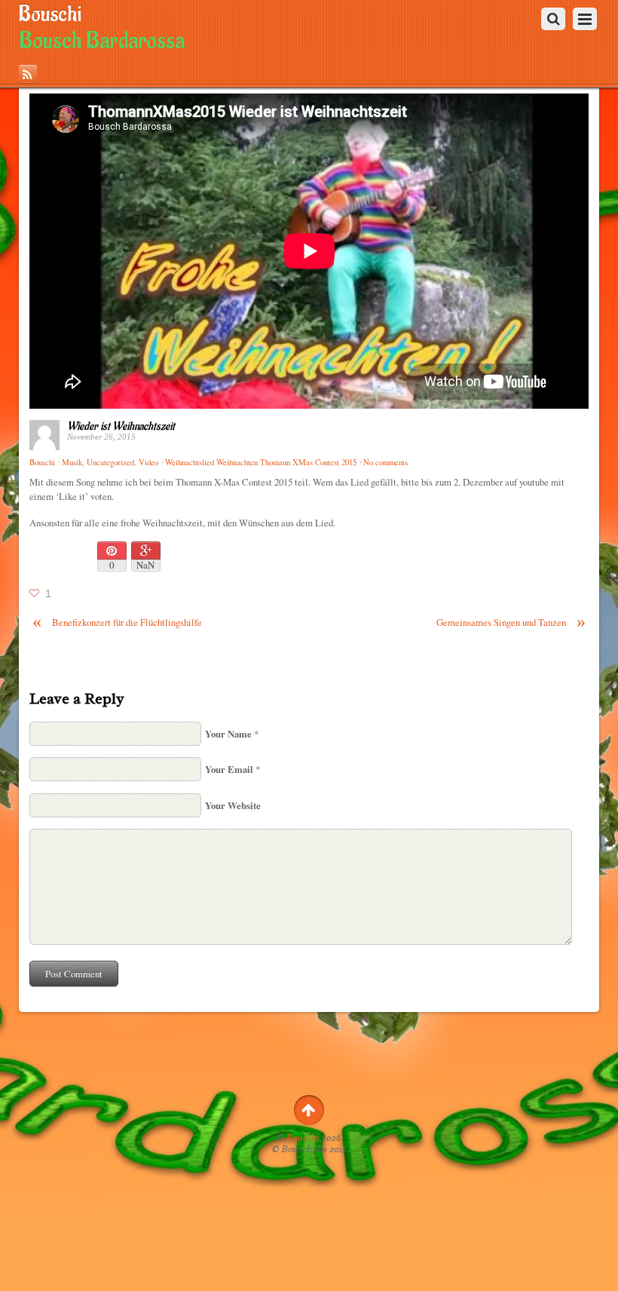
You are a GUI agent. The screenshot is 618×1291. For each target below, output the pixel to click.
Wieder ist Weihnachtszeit (121, 426)
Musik (72, 462)
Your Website (233, 805)
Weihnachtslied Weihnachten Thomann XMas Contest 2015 (260, 462)
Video (148, 462)
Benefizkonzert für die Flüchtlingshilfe (117, 622)
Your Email (229, 769)
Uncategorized (110, 462)
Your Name (228, 734)
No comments (385, 462)
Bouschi (303, 1138)
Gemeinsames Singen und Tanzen (511, 622)
